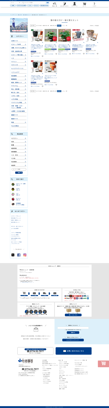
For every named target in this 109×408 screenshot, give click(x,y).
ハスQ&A (45, 378)
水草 (13, 5)
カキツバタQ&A (47, 381)
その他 (13, 158)
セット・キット (63, 385)
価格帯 (13, 165)
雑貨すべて (14, 119)
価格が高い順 (53, 25)
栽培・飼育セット (16, 82)
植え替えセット (15, 222)
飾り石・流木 (15, 92)
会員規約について (79, 370)
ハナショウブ (15, 72)
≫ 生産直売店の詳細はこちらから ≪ (27, 282)
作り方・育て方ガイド (17, 226)
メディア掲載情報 (16, 232)
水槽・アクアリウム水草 (17, 48)
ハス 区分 (14, 155)
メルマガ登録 (78, 364)
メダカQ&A (46, 383)
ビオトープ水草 (16, 44)
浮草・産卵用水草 (16, 51)
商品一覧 (61, 360)
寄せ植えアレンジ (16, 218)
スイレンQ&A (46, 379)
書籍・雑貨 (62, 388)
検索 (48, 2)
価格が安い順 (46, 25)
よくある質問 (15, 228)
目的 (12, 141)
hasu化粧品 (15, 126)
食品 (12, 122)
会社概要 (44, 360)
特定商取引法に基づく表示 (81, 372)
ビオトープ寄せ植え (17, 55)
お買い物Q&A (46, 374)
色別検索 (14, 162)
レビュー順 (64, 25)
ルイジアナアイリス (17, 68)
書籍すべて (14, 115)
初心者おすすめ (44, 5)
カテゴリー (14, 138)
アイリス (61, 373)
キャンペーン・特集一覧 (81, 360)
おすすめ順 (39, 25)
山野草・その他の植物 (18, 111)
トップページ (13, 15)
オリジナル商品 (63, 387)
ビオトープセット (16, 216)
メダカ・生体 (15, 96)
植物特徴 (14, 148)
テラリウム (14, 86)
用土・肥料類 (15, 89)
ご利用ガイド (45, 370)
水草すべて (14, 41)
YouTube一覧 (78, 362)
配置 (12, 145)
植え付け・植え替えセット (24, 15)
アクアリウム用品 (16, 102)
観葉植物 (14, 79)
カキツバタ (14, 65)
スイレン (36, 5)
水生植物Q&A (46, 376)
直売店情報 (45, 362)
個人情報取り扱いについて (81, 374)
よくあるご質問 (46, 373)
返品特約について (79, 369)
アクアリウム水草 (21, 5)
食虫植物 (14, 76)
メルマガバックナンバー (81, 366)
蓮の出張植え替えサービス (49, 363)
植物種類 (14, 151)
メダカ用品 (14, 99)
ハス (30, 5)
